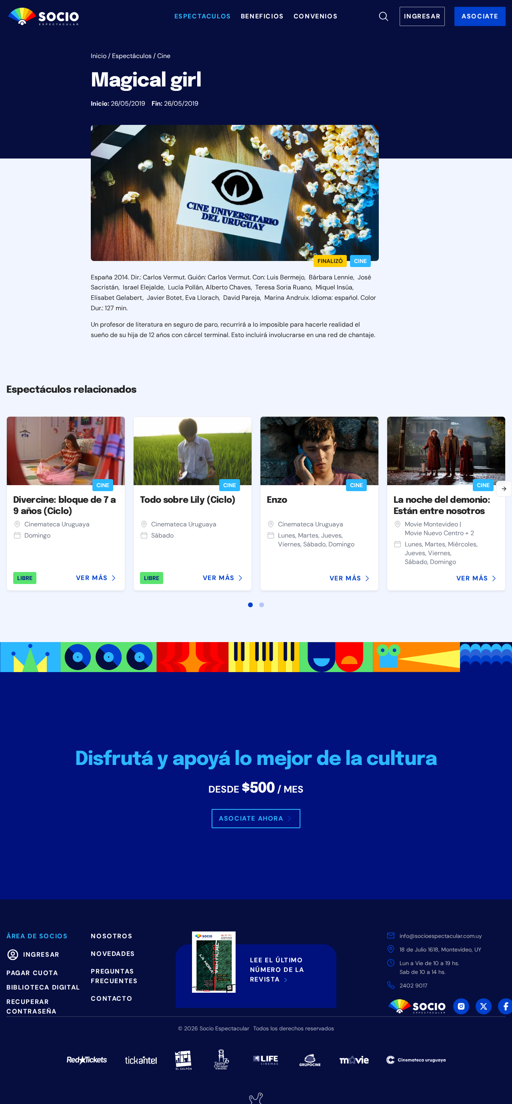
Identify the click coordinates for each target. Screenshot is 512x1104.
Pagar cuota (32, 973)
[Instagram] (461, 1006)
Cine (163, 56)
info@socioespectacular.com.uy (441, 935)
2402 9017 (413, 985)
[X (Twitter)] (484, 1006)
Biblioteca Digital (43, 987)
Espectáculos (132, 56)
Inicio (98, 56)
